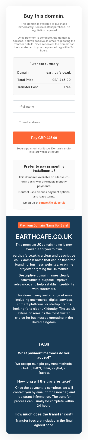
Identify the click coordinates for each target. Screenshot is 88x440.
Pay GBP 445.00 (44, 138)
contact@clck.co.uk (52, 202)
